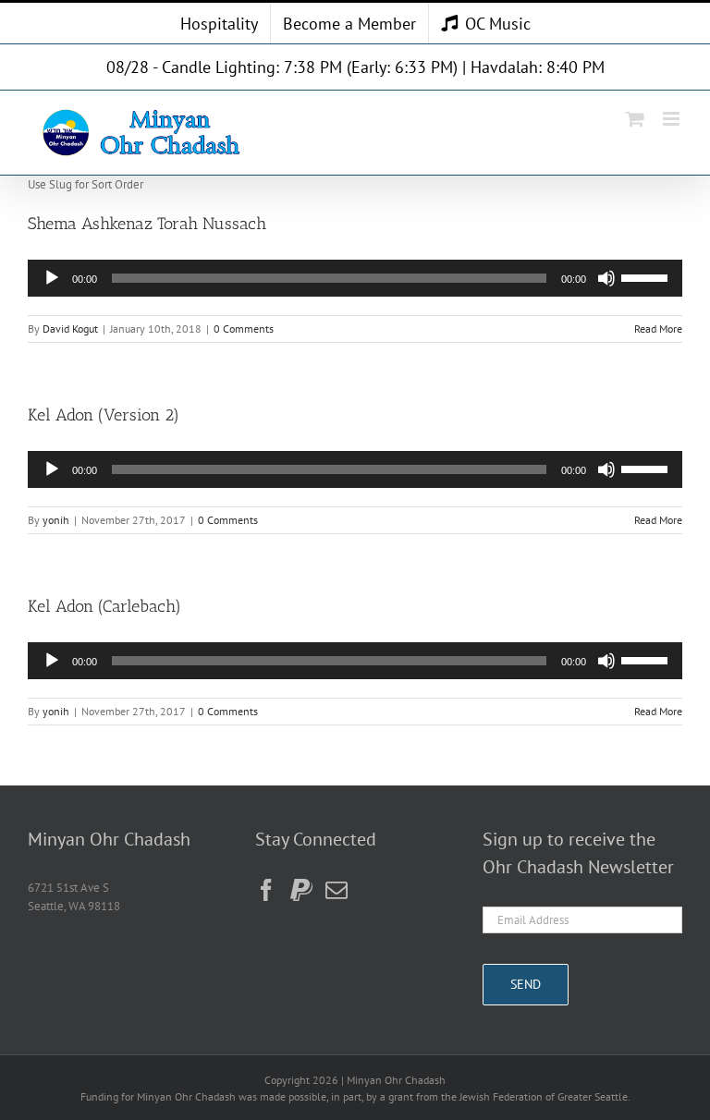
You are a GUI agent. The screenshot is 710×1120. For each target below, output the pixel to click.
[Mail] (336, 890)
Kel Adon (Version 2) (103, 415)
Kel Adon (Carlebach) (104, 606)
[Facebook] (266, 890)
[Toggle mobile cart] (635, 118)
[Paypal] (301, 890)
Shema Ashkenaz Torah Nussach (147, 223)
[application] (355, 278)
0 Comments (244, 328)
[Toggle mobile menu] (672, 118)
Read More (658, 328)
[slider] (647, 276)
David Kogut (70, 328)
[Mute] (606, 278)
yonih (56, 520)
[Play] (52, 278)
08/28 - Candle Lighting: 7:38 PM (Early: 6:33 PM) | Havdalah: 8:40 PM (355, 67)
